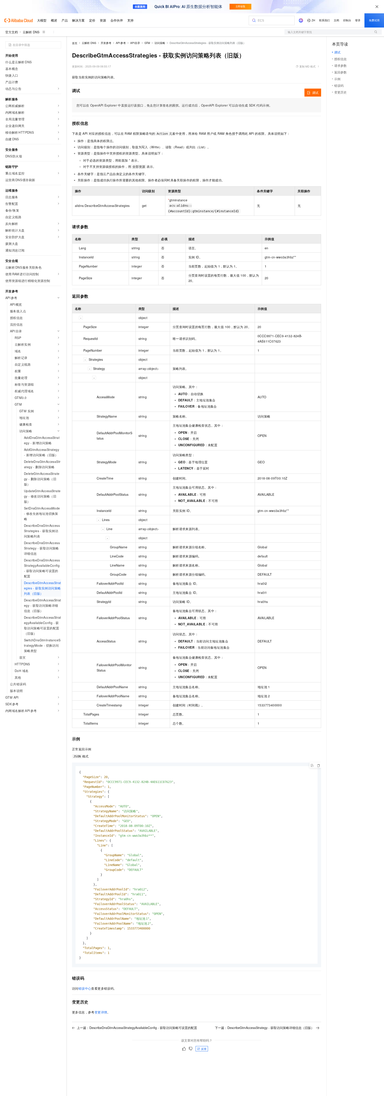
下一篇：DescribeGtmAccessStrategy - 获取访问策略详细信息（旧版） (264, 1027)
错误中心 (84, 988)
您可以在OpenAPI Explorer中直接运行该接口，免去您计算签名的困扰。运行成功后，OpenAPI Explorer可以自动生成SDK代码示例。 (174, 105)
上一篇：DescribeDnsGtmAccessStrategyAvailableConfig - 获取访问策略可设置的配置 (137, 1027)
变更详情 (100, 1012)
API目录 (135, 43)
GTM (147, 43)
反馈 (203, 1048)
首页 (74, 43)
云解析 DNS (31, 32)
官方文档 (11, 32)
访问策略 (159, 43)
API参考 (121, 43)
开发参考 (106, 43)
